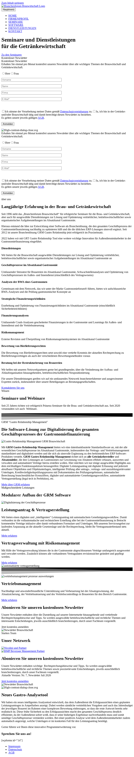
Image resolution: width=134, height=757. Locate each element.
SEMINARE (15, 21)
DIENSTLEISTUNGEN (22, 28)
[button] (15, 626)
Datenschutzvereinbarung (74, 111)
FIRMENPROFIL (18, 18)
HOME (12, 15)
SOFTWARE (15, 24)
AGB (41, 117)
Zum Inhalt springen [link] (12, 2)
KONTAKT (15, 31)
